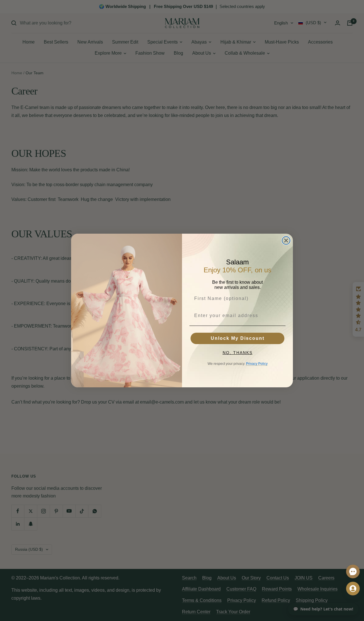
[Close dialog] (286, 240)
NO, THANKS (238, 352)
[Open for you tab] (353, 588)
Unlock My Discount (237, 338)
